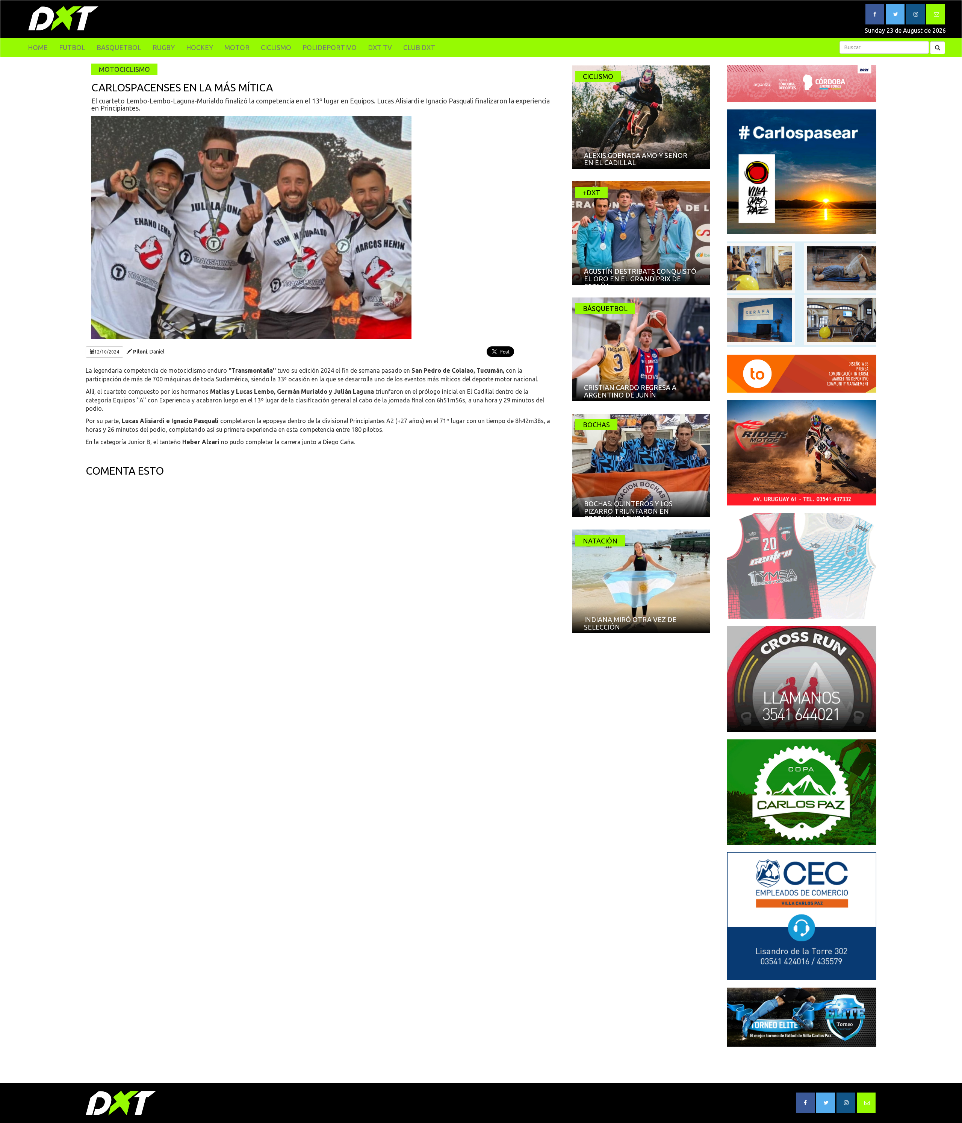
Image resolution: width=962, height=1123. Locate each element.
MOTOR (237, 47)
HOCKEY (199, 47)
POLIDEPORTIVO (330, 47)
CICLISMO (276, 47)
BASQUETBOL (119, 47)
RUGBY (164, 47)
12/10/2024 (106, 351)
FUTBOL (72, 47)
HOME (38, 47)
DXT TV (380, 47)
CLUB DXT (419, 47)
